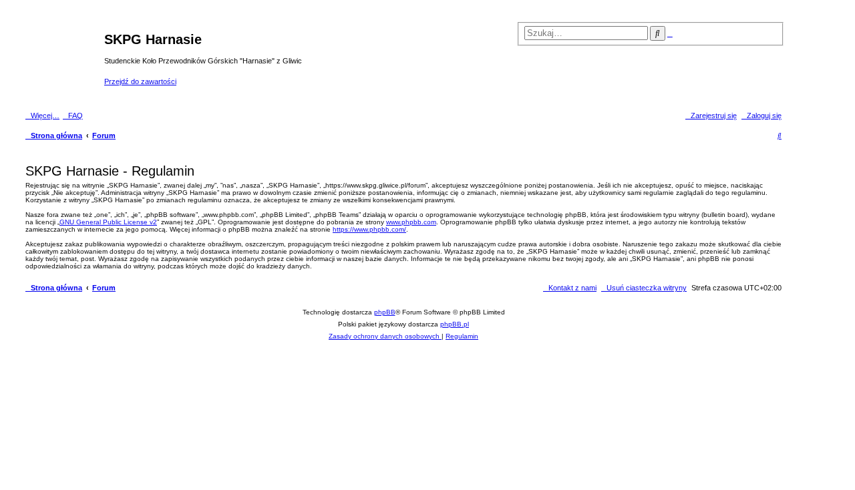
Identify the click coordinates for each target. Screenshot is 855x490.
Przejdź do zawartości (140, 81)
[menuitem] (73, 115)
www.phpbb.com (411, 222)
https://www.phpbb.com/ (369, 229)
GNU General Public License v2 (108, 222)
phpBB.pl (454, 324)
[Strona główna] (63, 59)
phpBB (384, 312)
